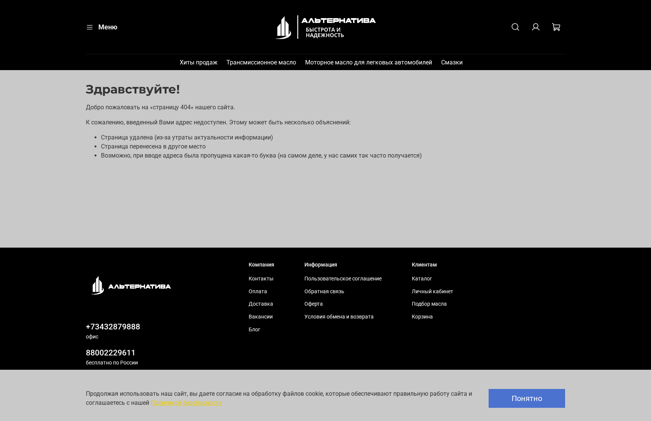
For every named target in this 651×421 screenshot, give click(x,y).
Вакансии (261, 317)
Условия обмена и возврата (339, 317)
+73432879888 (113, 326)
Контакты (261, 279)
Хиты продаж (198, 62)
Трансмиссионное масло (261, 62)
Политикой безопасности (186, 402)
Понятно (527, 398)
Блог (254, 329)
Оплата (258, 291)
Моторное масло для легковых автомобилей (368, 62)
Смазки (452, 62)
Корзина (422, 317)
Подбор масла (429, 304)
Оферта (313, 304)
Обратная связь (324, 291)
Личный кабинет (432, 291)
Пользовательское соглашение (343, 279)
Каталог (422, 279)
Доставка (261, 304)
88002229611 (111, 352)
